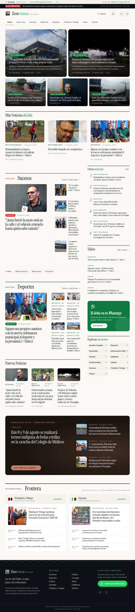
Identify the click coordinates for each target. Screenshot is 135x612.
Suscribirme (98, 326)
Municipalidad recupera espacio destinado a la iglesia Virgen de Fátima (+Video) (53, 6)
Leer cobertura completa (25, 468)
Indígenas (76, 585)
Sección (57, 499)
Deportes (44, 22)
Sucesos (32, 22)
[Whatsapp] (121, 13)
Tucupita (75, 578)
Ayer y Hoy (20, 22)
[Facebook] (127, 13)
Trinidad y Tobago (71, 22)
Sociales (52, 585)
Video (85, 22)
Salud (74, 581)
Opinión (95, 22)
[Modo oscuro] (113, 13)
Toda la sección (70, 180)
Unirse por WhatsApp (115, 583)
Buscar (103, 14)
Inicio (9, 22)
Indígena (55, 22)
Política (75, 574)
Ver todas (122, 250)
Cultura (52, 581)
